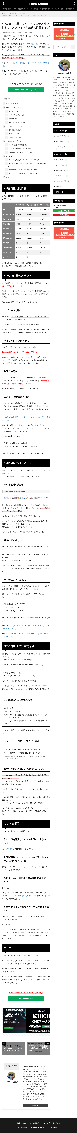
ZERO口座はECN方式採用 (13, 141)
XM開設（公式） (7, 9)
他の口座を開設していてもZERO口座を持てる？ (22, 160)
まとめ (7, 177)
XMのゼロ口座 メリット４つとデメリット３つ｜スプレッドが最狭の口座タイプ (24, 15)
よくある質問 (9, 156)
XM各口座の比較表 (11, 104)
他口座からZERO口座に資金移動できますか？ (22, 169)
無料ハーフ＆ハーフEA (24, 1123)
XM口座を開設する (26, 998)
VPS (58, 186)
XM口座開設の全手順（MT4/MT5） (61, 206)
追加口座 (9, 849)
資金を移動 (26, 896)
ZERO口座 (29, 32)
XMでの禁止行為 (62, 181)
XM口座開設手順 (19, 9)
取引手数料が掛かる (14, 130)
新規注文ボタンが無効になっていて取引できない (23, 173)
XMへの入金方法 (32, 9)
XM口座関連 (61, 159)
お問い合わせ (56, 1123)
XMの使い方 (61, 154)
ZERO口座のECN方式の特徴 (16, 145)
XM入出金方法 (61, 170)
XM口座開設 (13, 13)
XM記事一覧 (34, 1105)
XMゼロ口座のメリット (12, 107)
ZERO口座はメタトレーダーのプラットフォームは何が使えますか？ (26, 165)
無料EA (59, 192)
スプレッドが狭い (13, 111)
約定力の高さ (11, 119)
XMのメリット (61, 176)
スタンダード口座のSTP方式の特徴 (18, 148)
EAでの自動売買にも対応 (15, 122)
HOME (5, 13)
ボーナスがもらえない (14, 137)
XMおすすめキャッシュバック (49, 9)
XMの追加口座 (32, 44)
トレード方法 (61, 165)
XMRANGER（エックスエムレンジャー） (44, 1127)
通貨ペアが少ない (13, 133)
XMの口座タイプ (24, 13)
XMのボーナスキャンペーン (64, 148)
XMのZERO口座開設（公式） (26, 90)
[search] (73, 47)
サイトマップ (45, 1123)
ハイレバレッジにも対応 (15, 115)
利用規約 (36, 1123)
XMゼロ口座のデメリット (13, 126)
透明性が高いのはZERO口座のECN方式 (20, 152)
